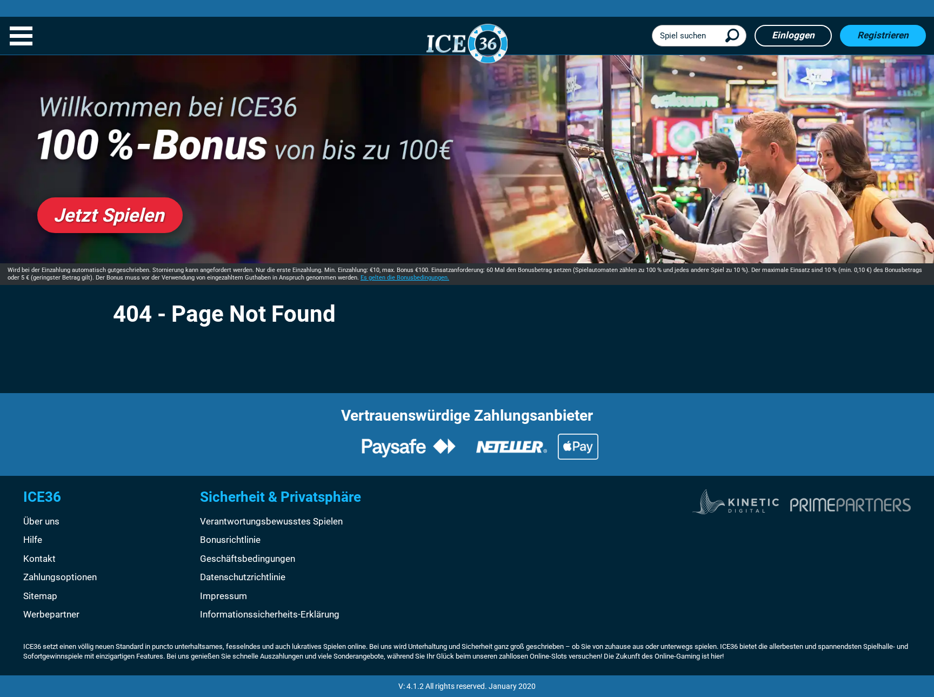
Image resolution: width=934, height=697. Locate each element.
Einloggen (793, 35)
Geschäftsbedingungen (247, 558)
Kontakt (39, 558)
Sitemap (40, 595)
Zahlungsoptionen (60, 577)
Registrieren (883, 35)
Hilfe (32, 539)
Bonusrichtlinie (230, 539)
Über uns (41, 521)
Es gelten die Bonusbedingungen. (405, 277)
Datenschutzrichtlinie (242, 577)
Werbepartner (51, 614)
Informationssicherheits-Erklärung (269, 614)
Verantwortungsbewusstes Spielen (271, 521)
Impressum (223, 595)
